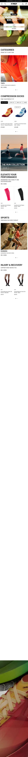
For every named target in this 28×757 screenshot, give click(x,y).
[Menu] (1, 4)
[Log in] (22, 4)
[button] (26, 4)
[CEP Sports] (14, 4)
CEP (2, 121)
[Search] (5, 4)
